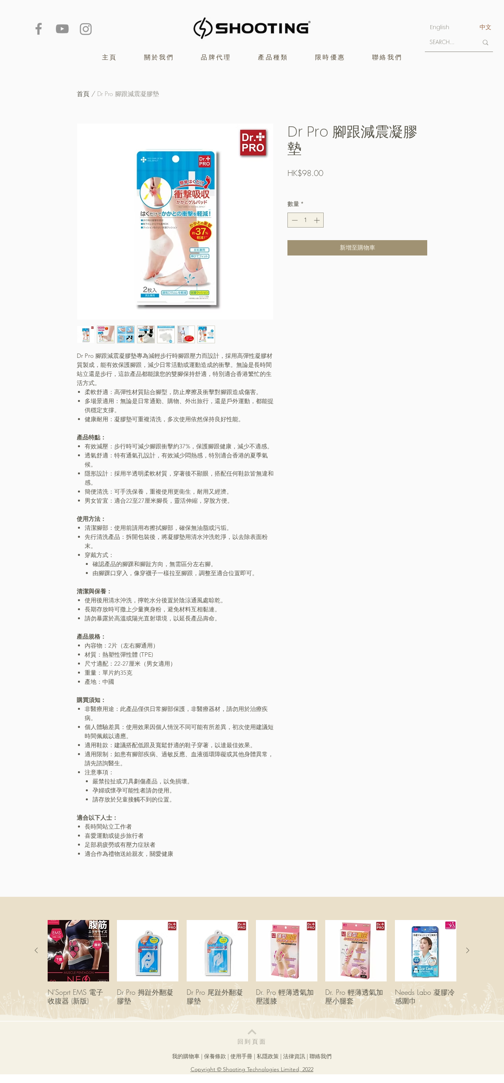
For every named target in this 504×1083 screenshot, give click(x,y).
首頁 (83, 93)
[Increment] (317, 220)
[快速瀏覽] (78, 950)
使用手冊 (241, 1056)
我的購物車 (186, 1056)
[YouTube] (62, 29)
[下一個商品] (467, 950)
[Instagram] (86, 29)
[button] (216, 57)
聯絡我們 (320, 1056)
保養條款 (215, 1056)
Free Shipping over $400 (316, 186)
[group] (252, 967)
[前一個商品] (36, 950)
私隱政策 (268, 1056)
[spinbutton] (305, 220)
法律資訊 (294, 1056)
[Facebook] (38, 29)
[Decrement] (294, 220)
